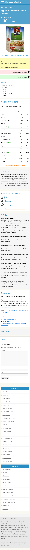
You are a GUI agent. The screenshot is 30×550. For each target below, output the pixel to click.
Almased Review (7, 444)
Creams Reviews (7, 482)
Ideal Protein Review (8, 411)
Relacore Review (7, 454)
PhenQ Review (6, 415)
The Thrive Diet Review (8, 438)
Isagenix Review (7, 398)
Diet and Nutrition (7, 469)
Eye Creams (6, 485)
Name (2, 367)
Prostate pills (6, 505)
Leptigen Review (7, 431)
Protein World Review (8, 405)
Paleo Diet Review (7, 408)
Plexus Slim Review (7, 441)
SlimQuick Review (7, 451)
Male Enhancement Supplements (11, 495)
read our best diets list (6, 307)
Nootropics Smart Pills (8, 492)
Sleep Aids (5, 509)
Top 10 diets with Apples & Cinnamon (15, 165)
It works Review (6, 434)
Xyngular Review (7, 448)
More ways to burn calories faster (15, 209)
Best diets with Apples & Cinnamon (9, 67)
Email (2, 372)
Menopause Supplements (9, 499)
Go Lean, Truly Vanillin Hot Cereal (9, 319)
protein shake (15, 63)
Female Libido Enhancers (9, 502)
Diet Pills (5, 472)
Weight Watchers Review (9, 418)
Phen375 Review (7, 428)
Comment (3, 350)
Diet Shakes (6, 476)
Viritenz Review (6, 395)
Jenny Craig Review (8, 401)
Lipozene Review (7, 458)
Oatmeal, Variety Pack (7, 321)
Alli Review (5, 425)
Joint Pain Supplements (8, 489)
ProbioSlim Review (7, 461)
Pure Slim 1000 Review (8, 421)
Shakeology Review (7, 391)
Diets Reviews (6, 479)
